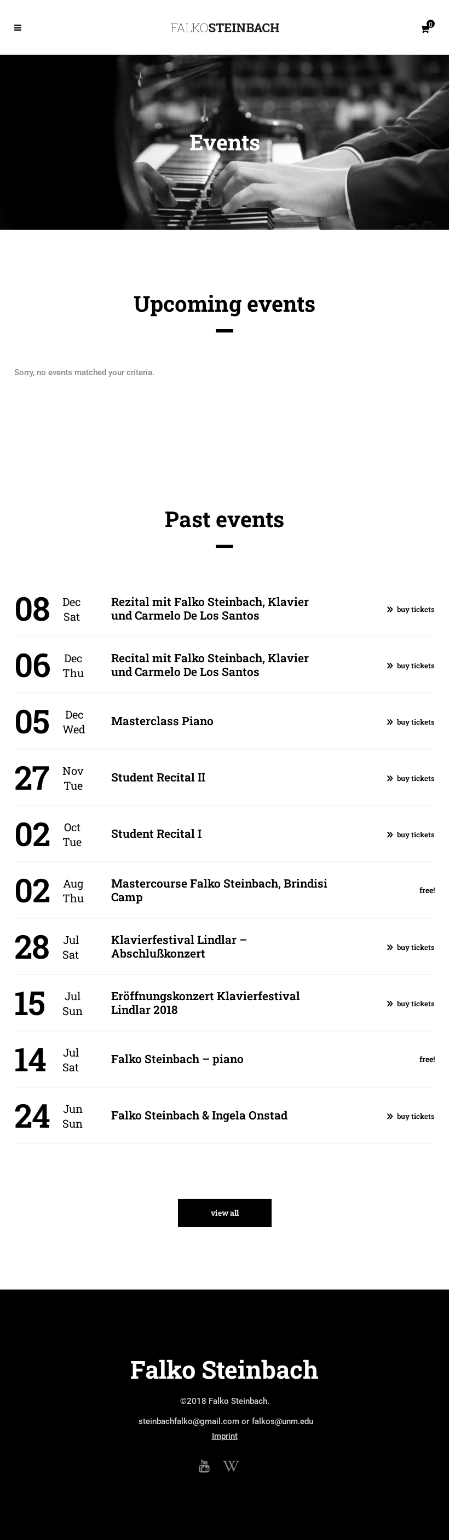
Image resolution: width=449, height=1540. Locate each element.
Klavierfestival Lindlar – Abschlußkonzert (179, 946)
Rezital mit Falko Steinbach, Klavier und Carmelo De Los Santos (210, 608)
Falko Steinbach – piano (177, 1058)
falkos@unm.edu (282, 1421)
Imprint (225, 1436)
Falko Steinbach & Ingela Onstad (199, 1115)
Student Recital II (158, 777)
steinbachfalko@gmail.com (189, 1421)
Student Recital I (156, 833)
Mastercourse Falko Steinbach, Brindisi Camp (219, 890)
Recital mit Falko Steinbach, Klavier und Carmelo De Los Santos (210, 664)
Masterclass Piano (162, 720)
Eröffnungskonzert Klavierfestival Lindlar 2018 (205, 1002)
